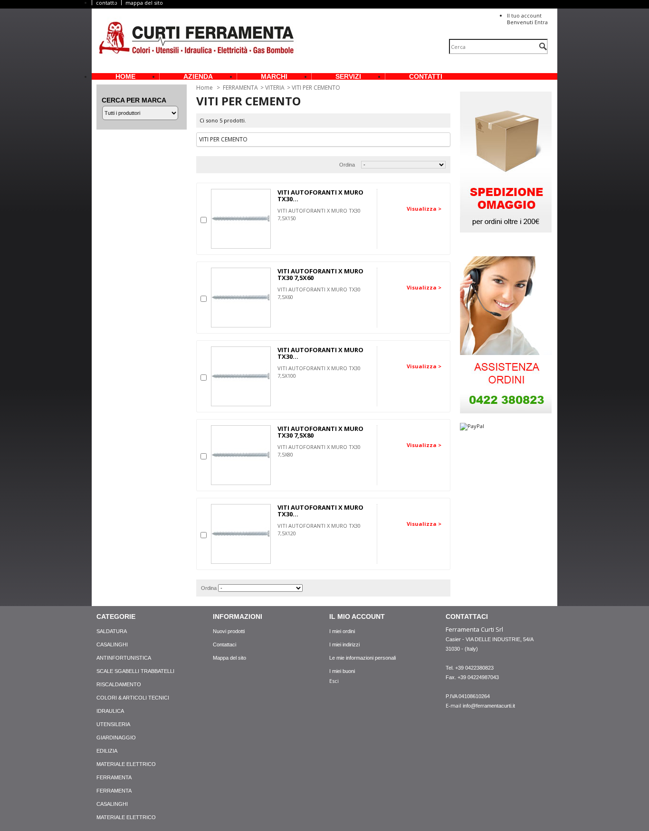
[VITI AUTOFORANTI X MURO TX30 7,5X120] (241, 534)
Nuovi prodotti (229, 631)
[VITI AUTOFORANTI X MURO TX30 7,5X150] (241, 219)
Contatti (425, 76)
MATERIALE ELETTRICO (126, 764)
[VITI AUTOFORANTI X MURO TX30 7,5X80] (241, 455)
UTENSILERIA (113, 724)
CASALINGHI (112, 644)
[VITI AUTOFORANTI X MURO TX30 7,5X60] (241, 297)
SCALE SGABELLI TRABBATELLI (135, 671)
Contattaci (224, 644)
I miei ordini (342, 631)
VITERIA (275, 88)
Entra (541, 22)
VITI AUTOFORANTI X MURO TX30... (320, 195)
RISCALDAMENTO (118, 684)
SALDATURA (111, 631)
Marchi (274, 76)
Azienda (198, 76)
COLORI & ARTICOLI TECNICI (132, 697)
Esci (334, 680)
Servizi (348, 76)
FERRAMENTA (240, 88)
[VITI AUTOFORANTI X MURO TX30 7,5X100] (241, 376)
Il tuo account (524, 15)
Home (125, 76)
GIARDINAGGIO (116, 737)
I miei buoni (342, 671)
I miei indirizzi (344, 644)
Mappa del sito (229, 658)
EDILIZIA (106, 751)
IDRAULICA (110, 711)
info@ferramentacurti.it (489, 706)
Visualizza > (424, 208)
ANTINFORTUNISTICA (123, 658)
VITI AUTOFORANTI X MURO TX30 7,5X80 (320, 431)
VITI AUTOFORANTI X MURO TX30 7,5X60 (320, 274)
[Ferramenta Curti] (197, 39)
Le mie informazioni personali (362, 658)
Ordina (347, 165)
